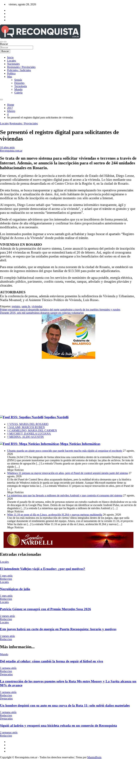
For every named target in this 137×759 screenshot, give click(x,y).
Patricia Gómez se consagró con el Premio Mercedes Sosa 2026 (45, 609)
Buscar (4, 43)
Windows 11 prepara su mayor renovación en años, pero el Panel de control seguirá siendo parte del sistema (67, 473)
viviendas (37, 306)
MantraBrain (94, 757)
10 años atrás (7, 147)
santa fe (26, 306)
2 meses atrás (7, 615)
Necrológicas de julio (15, 589)
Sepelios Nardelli (56, 417)
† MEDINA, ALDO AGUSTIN (25, 436)
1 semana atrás (8, 668)
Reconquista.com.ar (11, 150)
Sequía (18, 79)
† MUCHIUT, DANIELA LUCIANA (29, 433)
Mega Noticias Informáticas (80, 444)
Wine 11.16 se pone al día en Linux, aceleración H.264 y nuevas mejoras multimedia (54, 514)
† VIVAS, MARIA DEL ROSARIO (28, 424)
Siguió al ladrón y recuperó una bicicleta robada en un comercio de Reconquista (58, 725)
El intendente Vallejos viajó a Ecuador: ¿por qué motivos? (42, 569)
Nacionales (13, 63)
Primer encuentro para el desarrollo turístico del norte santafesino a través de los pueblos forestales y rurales (60, 309)
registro (16, 306)
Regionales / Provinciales (21, 67)
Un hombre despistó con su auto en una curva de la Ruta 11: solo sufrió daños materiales (65, 705)
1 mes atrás (6, 575)
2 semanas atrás (8, 732)
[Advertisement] (68, 387)
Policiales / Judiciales (19, 70)
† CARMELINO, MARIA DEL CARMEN (32, 430)
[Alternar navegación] (1, 41)
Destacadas (6, 674)
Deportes (19, 83)
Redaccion (6, 578)
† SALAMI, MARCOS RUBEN (26, 427)
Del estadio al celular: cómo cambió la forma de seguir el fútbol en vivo (51, 661)
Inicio (10, 57)
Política (11, 73)
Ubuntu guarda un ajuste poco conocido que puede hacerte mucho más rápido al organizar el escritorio (64, 450)
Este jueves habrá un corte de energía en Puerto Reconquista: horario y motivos (58, 629)
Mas (9, 76)
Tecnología (20, 86)
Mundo (18, 89)
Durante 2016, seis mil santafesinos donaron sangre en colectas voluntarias (42, 312)
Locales (11, 60)
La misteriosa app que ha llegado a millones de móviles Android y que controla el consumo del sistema (64, 495)
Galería (18, 92)
